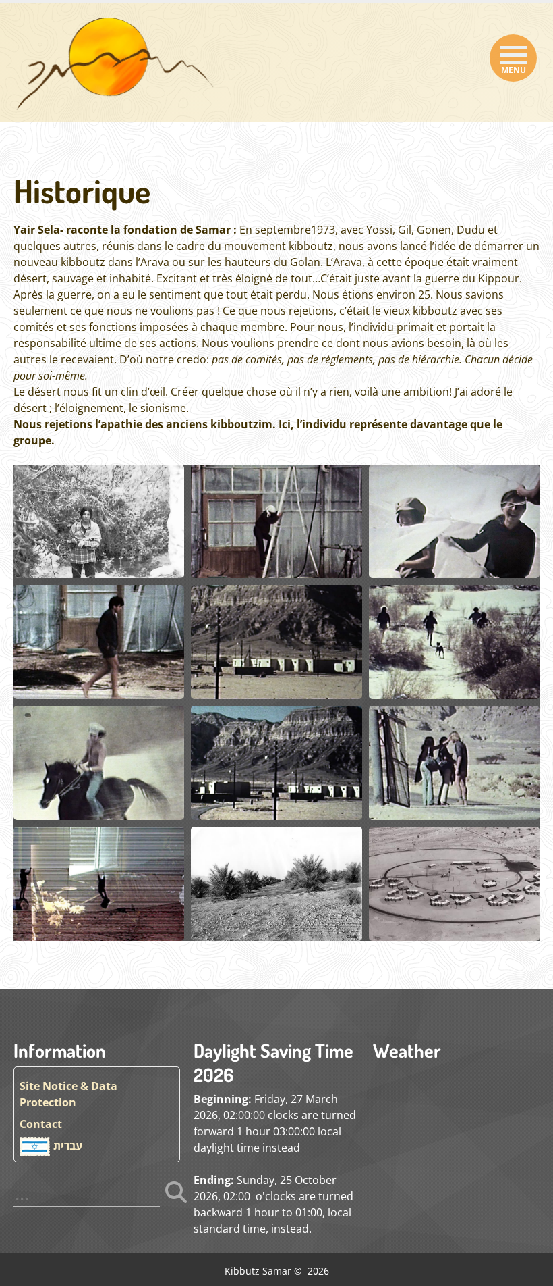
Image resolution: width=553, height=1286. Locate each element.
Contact (41, 1123)
